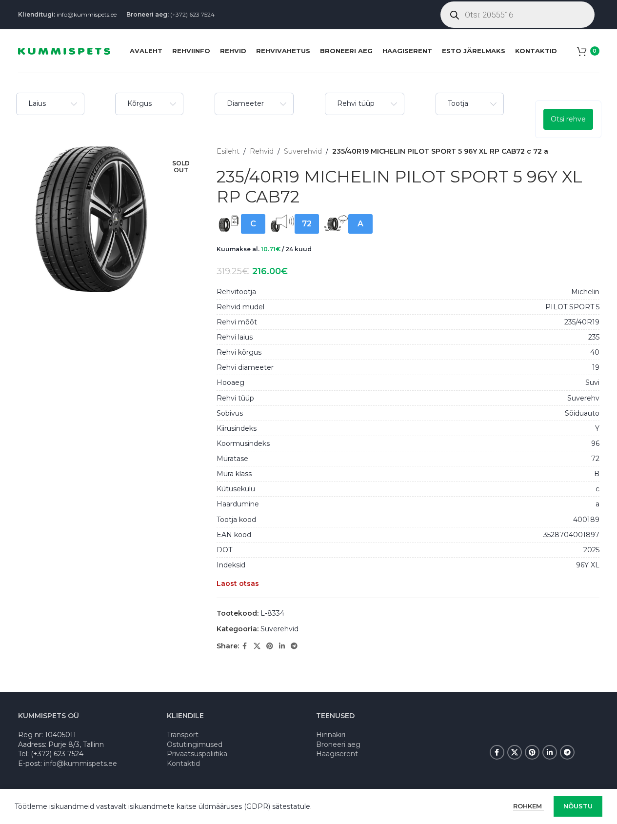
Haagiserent (337, 753)
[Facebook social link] (245, 646)
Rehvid (262, 151)
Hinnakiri (330, 734)
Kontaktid (183, 763)
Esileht (228, 151)
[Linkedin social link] (282, 646)
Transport (183, 734)
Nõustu (578, 806)
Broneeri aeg (338, 744)
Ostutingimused (194, 744)
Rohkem (528, 806)
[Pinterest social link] (269, 646)
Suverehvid (303, 151)
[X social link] (257, 646)
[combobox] (50, 104)
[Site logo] (64, 50)
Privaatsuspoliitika (197, 753)
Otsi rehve (568, 119)
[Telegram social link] (294, 646)
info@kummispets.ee (87, 14)
